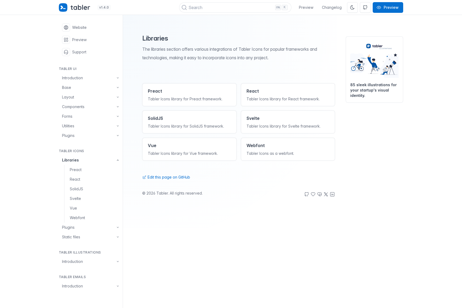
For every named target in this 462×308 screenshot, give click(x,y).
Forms (67, 116)
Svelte (75, 198)
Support (79, 52)
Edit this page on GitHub (168, 177)
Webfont (77, 217)
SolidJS (76, 189)
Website (79, 27)
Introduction (72, 78)
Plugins (68, 135)
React (75, 179)
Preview (306, 7)
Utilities (68, 126)
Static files (71, 237)
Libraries (70, 160)
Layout (68, 97)
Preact (76, 169)
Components (73, 106)
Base (66, 87)
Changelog (332, 7)
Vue (73, 208)
